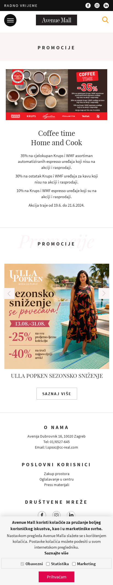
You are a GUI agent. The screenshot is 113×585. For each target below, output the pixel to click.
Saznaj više (56, 393)
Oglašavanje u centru (56, 479)
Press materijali (56, 484)
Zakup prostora (56, 473)
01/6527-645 (60, 441)
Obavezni (34, 563)
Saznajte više (56, 553)
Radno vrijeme (21, 5)
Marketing (86, 563)
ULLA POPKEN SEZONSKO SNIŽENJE (57, 375)
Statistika (60, 563)
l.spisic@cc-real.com (62, 447)
